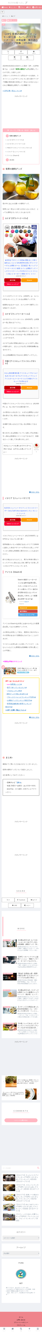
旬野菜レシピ (15, 684)
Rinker (26, 601)
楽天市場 (12, 280)
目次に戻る (35, 492)
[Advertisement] (21, 112)
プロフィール (21, 1325)
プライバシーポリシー (21, 1322)
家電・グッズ (13, 20)
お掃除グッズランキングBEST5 (18, 700)
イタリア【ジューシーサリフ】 (16, 151)
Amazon (29, 280)
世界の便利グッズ (15, 136)
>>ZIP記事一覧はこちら (11, 91)
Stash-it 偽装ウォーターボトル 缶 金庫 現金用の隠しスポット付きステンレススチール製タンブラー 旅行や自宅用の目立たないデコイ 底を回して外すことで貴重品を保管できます (28, 589)
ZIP (5, 20)
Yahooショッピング (13, 284)
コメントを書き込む (21, 1120)
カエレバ (24, 275)
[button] (27, 58)
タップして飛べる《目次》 (20, 130)
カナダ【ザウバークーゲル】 (15, 140)
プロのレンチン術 (13, 691)
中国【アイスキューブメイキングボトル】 (19, 148)
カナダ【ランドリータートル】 (16, 144)
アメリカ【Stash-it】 (13, 155)
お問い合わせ (21, 1320)
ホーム (21, 1317)
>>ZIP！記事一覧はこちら (14, 710)
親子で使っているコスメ (16, 687)
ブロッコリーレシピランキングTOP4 (20, 697)
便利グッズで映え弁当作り (16, 694)
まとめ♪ (11, 160)
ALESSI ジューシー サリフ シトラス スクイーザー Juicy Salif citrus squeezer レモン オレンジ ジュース (21, 510)
